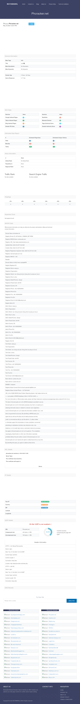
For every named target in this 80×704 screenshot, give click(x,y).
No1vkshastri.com (15, 638)
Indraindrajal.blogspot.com (56, 654)
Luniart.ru (13, 634)
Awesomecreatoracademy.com (19, 674)
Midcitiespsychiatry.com (17, 628)
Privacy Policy (52, 4)
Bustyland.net (52, 634)
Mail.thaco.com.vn (53, 671)
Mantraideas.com (15, 618)
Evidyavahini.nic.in (53, 674)
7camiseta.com (15, 671)
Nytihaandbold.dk (53, 647)
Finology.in (51, 624)
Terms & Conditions (63, 4)
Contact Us (31, 4)
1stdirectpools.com (16, 677)
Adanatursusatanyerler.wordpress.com (21, 631)
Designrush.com (15, 621)
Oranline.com (52, 618)
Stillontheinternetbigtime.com (19, 654)
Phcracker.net (52, 614)
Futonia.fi (51, 651)
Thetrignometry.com (16, 664)
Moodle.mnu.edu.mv (54, 631)
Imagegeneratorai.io (16, 624)
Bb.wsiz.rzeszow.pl (16, 644)
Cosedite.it (51, 644)
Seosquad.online (15, 667)
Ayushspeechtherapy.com (18, 614)
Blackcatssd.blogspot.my (17, 651)
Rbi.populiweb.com (16, 641)
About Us (43, 4)
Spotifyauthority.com (54, 661)
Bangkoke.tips (52, 657)
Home (23, 4)
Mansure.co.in (14, 647)
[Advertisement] (40, 43)
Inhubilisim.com (53, 664)
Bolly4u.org (52, 621)
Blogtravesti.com (15, 657)
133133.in (51, 628)
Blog (37, 4)
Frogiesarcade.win (16, 661)
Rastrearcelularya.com (55, 638)
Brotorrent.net (52, 667)
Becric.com (52, 677)
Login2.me (51, 641)
